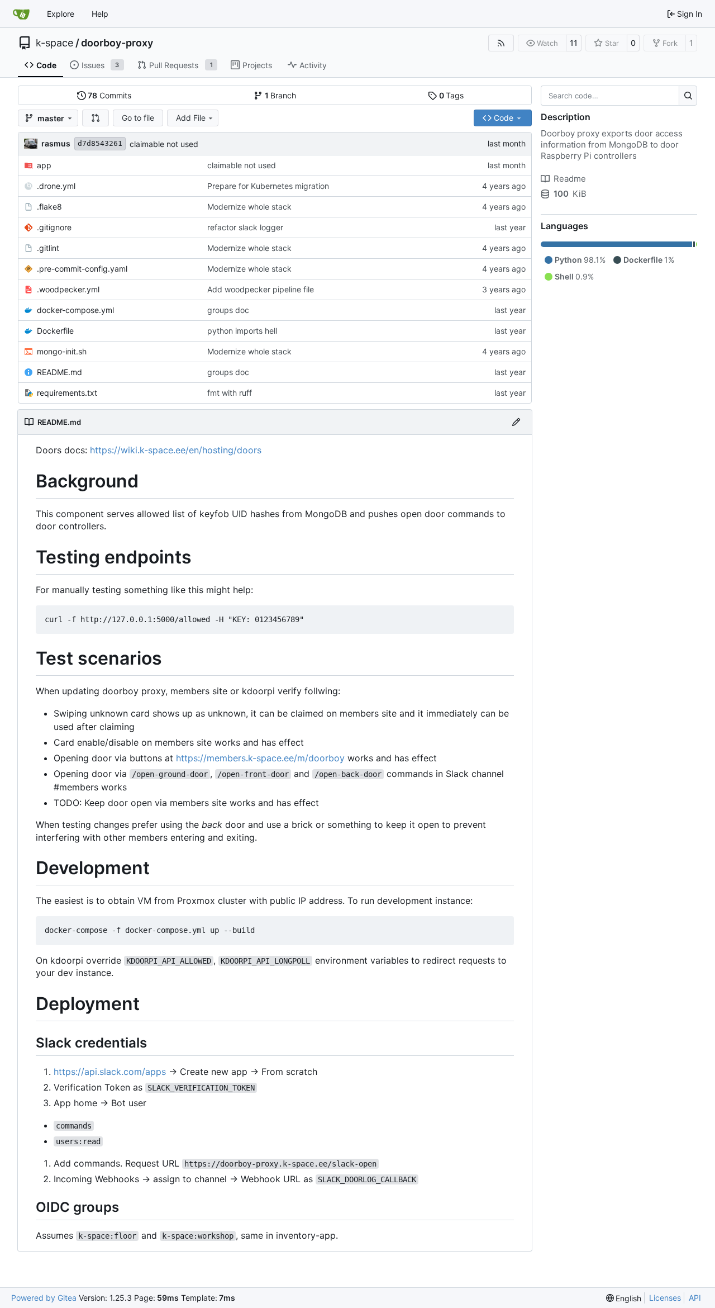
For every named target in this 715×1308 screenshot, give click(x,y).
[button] (95, 118)
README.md (59, 372)
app (44, 165)
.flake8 (49, 206)
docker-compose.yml (75, 310)
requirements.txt (67, 392)
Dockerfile (55, 330)
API (695, 1297)
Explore (60, 13)
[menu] (624, 1298)
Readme (570, 178)
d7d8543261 (100, 143)
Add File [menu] (191, 117)
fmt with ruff (229, 392)
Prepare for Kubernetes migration (268, 186)
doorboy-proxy (117, 43)
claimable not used (164, 144)
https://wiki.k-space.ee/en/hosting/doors (175, 450)
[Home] (21, 14)
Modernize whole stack (249, 206)
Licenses (665, 1297)
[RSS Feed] (501, 43)
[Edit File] (516, 422)
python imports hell (242, 330)
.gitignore (54, 227)
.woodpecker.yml (68, 289)
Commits (109, 95)
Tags (451, 95)
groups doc (228, 310)
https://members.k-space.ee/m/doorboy (260, 758)
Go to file (138, 117)
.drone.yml (56, 186)
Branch (281, 95)
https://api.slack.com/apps (110, 1071)
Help (100, 13)
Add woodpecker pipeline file (260, 289)
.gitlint (48, 248)
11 (574, 43)
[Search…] (688, 96)
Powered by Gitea (44, 1297)
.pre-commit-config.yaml (82, 268)
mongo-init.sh (62, 351)
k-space (54, 43)
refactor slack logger (245, 227)
